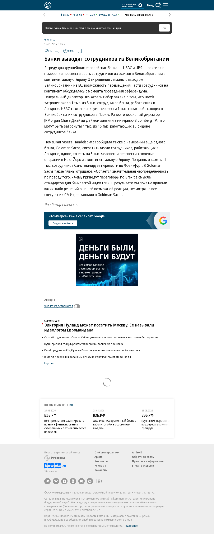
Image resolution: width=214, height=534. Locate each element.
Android (137, 452)
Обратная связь (143, 457)
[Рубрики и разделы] (165, 5)
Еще (46, 363)
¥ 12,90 (90, 14)
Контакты (101, 461)
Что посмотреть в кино (139, 14)
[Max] (90, 481)
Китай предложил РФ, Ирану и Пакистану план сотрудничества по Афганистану (92, 350)
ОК (165, 28)
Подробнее (131, 526)
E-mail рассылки (143, 465)
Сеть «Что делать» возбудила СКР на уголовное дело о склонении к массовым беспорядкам (101, 337)
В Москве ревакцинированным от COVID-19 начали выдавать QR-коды (87, 357)
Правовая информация (148, 461)
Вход (150, 5)
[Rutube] (81, 481)
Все (71, 404)
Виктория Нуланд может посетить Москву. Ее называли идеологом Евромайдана (99, 327)
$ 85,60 (65, 14)
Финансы (50, 39)
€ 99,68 (78, 14)
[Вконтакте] (56, 481)
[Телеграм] (47, 481)
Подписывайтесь (63, 223)
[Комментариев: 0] (57, 51)
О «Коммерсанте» (107, 452)
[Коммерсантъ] (47, 5)
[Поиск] (158, 5)
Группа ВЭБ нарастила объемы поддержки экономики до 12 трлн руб (161, 424)
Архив (98, 457)
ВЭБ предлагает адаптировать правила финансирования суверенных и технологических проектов (65, 426)
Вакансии (100, 470)
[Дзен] (64, 481)
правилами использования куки (104, 27)
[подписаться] (78, 306)
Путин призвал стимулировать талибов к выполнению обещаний (84, 344)
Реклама (100, 465)
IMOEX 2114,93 (108, 14)
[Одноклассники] (73, 481)
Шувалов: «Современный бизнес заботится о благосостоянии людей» (114, 424)
